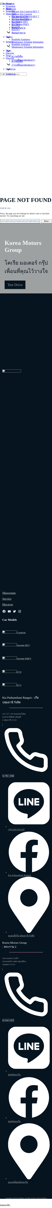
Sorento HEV (23, 645)
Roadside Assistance (21, 44)
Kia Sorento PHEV (20, 24)
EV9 (19, 672)
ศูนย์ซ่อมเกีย (14, 1074)
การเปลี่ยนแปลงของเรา (23, 65)
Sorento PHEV (24, 658)
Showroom (11, 14)
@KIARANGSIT (16, 829)
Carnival (21, 632)
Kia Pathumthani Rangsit (19, 875)
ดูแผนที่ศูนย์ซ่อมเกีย (18, 1182)
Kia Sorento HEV (20, 21)
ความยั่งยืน (17, 61)
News (8, 55)
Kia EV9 (16, 27)
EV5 (19, 685)
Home (8, 8)
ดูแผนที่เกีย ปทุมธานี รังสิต (21, 935)
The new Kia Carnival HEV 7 (25, 16)
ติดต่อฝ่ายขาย (18, 33)
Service (9, 41)
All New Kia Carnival (22, 19)
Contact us (10, 74)
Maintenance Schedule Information (27, 47)
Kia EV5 (16, 29)
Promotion (10, 11)
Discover (10, 58)
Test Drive (15, 285)
